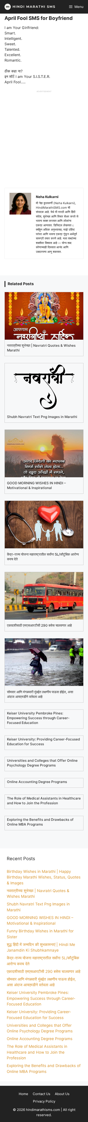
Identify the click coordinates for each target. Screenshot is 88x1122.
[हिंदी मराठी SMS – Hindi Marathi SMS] (28, 6)
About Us (62, 1094)
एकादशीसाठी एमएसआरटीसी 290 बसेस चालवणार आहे (43, 971)
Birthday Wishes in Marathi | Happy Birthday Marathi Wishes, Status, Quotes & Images (44, 877)
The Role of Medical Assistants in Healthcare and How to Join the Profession (37, 1052)
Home (23, 1094)
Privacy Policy (44, 1101)
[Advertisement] (44, 137)
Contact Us (41, 1094)
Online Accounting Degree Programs (39, 1038)
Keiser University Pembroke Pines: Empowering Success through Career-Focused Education (41, 998)
